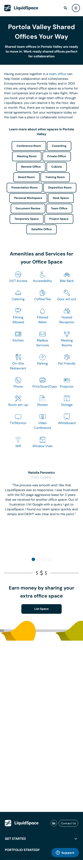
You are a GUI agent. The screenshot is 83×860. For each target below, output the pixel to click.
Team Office (59, 208)
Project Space (59, 219)
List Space (41, 609)
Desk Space (61, 198)
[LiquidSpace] (22, 823)
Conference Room (29, 146)
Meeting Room (27, 156)
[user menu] (76, 8)
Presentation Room (24, 187)
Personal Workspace (28, 198)
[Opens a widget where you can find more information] (65, 853)
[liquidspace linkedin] (54, 823)
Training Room (55, 177)
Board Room (26, 177)
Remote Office (31, 167)
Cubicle (56, 167)
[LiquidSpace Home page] (21, 8)
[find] (65, 8)
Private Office (56, 156)
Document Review (28, 208)
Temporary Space (27, 219)
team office (57, 74)
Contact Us (68, 823)
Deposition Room (60, 187)
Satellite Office (41, 229)
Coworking (59, 146)
